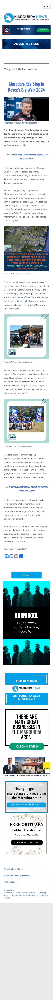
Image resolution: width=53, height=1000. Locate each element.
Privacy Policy (8, 892)
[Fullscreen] (47, 663)
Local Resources (10, 881)
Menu (46, 6)
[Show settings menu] (43, 663)
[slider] (24, 663)
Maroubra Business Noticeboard (17, 875)
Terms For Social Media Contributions (23, 895)
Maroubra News (9, 890)
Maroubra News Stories (13, 869)
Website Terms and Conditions (25, 892)
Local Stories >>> (26, 575)
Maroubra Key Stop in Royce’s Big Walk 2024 (26, 86)
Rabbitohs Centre (27, 301)
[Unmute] (38, 663)
